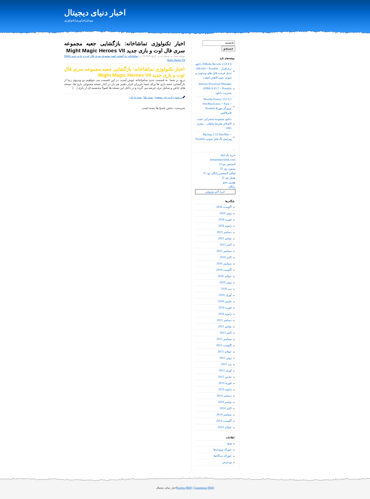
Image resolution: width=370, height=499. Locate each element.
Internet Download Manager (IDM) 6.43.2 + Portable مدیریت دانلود (215, 88)
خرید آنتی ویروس (215, 191)
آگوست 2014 (224, 420)
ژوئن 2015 (225, 358)
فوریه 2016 (225, 307)
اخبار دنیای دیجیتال (95, 12)
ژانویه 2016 (225, 314)
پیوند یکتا (148, 97)
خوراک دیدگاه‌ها (223, 455)
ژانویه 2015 (225, 389)
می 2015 (226, 364)
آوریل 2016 (225, 295)
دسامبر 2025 (224, 232)
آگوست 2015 (224, 345)
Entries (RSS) (184, 487)
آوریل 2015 (225, 370)
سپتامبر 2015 (224, 339)
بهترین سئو (229, 182)
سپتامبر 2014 (224, 414)
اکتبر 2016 (226, 257)
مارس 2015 (225, 376)
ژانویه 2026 (225, 225)
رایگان (231, 186)
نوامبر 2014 (225, 402)
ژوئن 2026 (225, 213)
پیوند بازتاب (135, 97)
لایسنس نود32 (227, 164)
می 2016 (226, 288)
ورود (229, 443)
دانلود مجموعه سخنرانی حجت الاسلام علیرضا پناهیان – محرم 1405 (214, 124)
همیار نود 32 (228, 177)
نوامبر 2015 (225, 326)
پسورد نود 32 (227, 168)
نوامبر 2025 (225, 238)
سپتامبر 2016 (224, 263)
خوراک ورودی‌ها (222, 449)
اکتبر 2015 (226, 332)
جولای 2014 (225, 427)
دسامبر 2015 (224, 320)
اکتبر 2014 (226, 408)
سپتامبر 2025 (224, 251)
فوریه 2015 (225, 383)
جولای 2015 (225, 351)
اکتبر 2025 (226, 244)
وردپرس (227, 462)
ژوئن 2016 (225, 282)
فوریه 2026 (225, 219)
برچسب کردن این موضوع (169, 97)
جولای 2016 (225, 276)
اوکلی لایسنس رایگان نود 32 (219, 173)
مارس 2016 (225, 301)
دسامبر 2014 (224, 395)
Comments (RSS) (204, 487)
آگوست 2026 (224, 207)
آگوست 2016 (224, 269)
